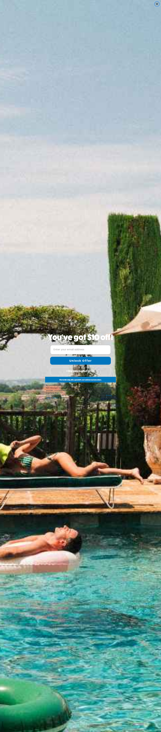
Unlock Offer (80, 361)
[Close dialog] (157, 4)
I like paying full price (81, 371)
